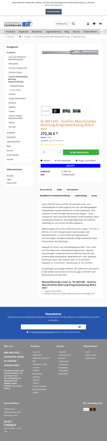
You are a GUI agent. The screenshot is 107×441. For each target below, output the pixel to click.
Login (9, 179)
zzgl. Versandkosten (56, 140)
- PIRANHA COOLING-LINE (41, 359)
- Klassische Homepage (63, 366)
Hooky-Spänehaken (17, 98)
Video (59, 189)
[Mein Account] (88, 23)
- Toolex (35, 383)
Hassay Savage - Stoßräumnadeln (15, 116)
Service (10, 150)
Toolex (11, 111)
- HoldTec (36, 380)
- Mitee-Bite (37, 355)
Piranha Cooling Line (17, 68)
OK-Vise (12, 127)
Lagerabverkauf (13, 141)
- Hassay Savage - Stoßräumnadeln (39, 388)
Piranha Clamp (15, 72)
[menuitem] (101, 18)
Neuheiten (11, 137)
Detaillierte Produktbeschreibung (55, 195)
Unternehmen (13, 155)
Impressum (12, 183)
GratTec (12, 94)
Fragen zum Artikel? (87, 160)
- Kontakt (62, 352)
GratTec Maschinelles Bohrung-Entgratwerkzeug (18, 79)
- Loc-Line (36, 352)
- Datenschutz (91, 355)
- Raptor (35, 392)
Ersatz (94, 195)
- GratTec (36, 367)
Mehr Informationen (53, 5)
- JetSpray (36, 377)
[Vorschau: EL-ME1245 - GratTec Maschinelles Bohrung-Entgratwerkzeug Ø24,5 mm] (45, 110)
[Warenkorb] (100, 23)
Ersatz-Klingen (15, 90)
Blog (8, 146)
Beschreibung (46, 189)
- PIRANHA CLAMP (39, 364)
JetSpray (12, 102)
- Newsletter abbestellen (63, 372)
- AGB (87, 352)
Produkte (11, 52)
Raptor (11, 122)
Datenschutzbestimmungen (43, 332)
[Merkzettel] (94, 23)
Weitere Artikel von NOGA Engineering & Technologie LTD (69, 293)
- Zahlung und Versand (64, 356)
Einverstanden (53, 11)
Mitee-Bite (13, 63)
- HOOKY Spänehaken (37, 372)
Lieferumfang (81, 195)
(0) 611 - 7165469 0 (10, 423)
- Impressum (63, 361)
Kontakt (10, 159)
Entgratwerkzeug (17, 86)
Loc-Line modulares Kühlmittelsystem (17, 58)
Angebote (11, 132)
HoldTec (12, 107)
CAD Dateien (72, 189)
